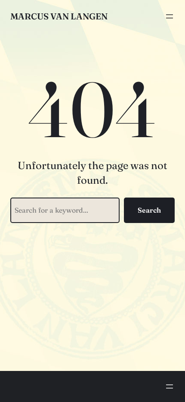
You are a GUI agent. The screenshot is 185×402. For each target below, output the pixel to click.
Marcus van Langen (59, 16)
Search (149, 210)
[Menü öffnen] (169, 16)
